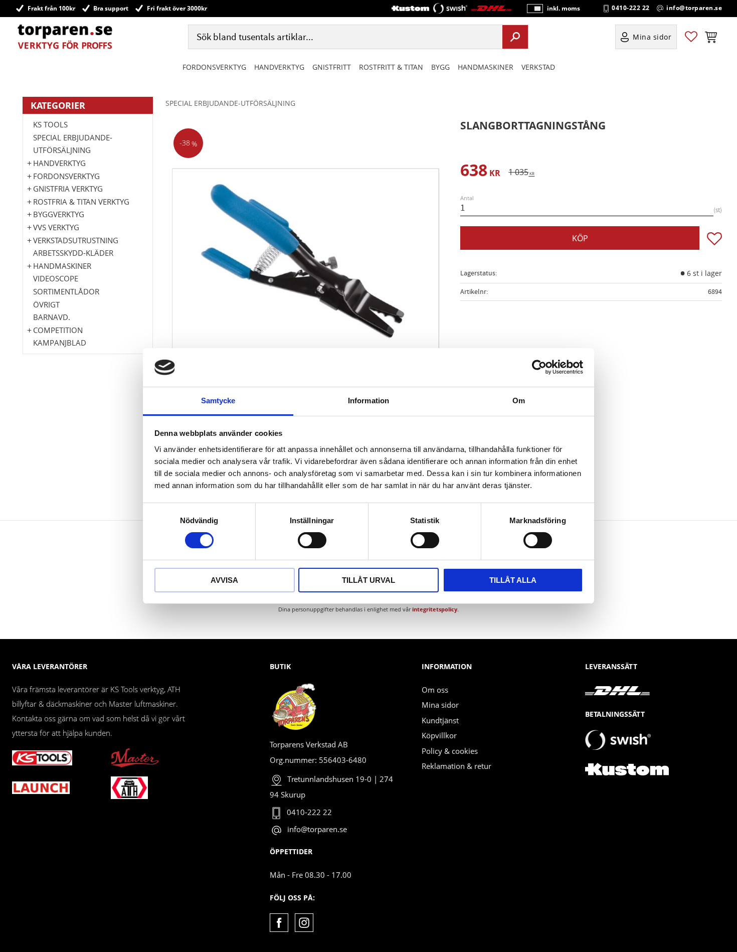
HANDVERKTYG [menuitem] (279, 67)
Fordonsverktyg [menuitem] (214, 67)
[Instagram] (304, 922)
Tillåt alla (512, 580)
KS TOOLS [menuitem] (50, 124)
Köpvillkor (439, 735)
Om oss (435, 690)
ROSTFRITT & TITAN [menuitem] (391, 67)
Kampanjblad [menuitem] (59, 343)
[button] (691, 37)
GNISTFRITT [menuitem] (331, 67)
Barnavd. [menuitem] (51, 317)
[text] (480, 172)
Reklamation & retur (456, 766)
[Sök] (515, 36)
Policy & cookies (450, 751)
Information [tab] (368, 400)
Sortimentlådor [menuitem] (66, 291)
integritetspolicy (434, 609)
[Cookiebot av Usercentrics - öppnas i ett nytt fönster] (539, 367)
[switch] (312, 540)
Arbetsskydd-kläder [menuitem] (73, 253)
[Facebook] (279, 922)
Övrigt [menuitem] (46, 304)
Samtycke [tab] (218, 400)
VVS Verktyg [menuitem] (56, 227)
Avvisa (224, 580)
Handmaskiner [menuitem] (485, 67)
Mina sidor (440, 705)
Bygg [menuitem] (440, 67)
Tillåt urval (368, 580)
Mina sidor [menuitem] (652, 37)
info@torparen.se (694, 8)
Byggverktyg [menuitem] (58, 214)
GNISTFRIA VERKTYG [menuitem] (68, 189)
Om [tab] (518, 400)
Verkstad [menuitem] (538, 67)
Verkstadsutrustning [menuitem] (75, 240)
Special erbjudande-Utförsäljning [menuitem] (72, 143)
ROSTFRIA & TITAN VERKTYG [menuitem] (81, 202)
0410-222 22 (631, 8)
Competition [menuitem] (58, 330)
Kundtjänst (440, 720)
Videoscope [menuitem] (55, 278)
